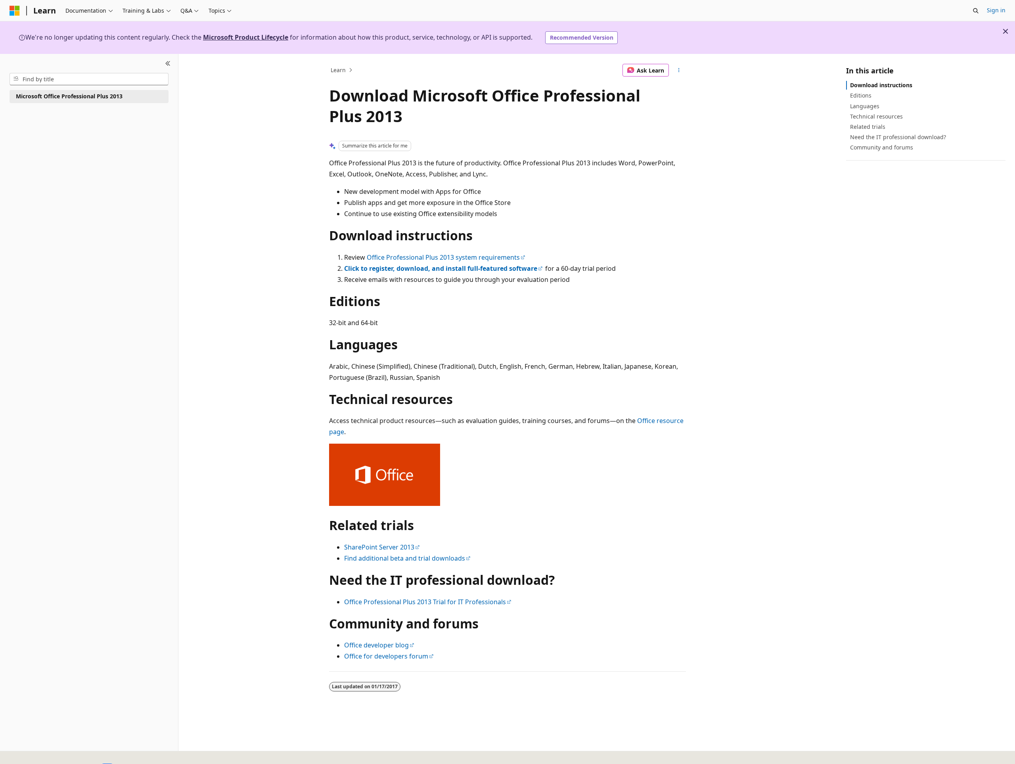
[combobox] (89, 79)
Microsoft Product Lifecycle (245, 37)
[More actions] (679, 70)
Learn (338, 70)
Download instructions (881, 85)
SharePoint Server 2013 (379, 547)
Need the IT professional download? (898, 137)
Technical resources (876, 116)
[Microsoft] (15, 11)
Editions (860, 95)
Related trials (867, 126)
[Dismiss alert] (1005, 31)
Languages (864, 105)
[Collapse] (168, 63)
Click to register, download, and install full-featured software (440, 268)
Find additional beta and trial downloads (404, 558)
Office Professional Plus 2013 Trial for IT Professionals (425, 601)
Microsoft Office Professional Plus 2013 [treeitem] (69, 96)
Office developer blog (376, 645)
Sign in (996, 10)
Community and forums (881, 147)
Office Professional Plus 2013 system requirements (443, 257)
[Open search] (976, 11)
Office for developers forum (386, 656)
